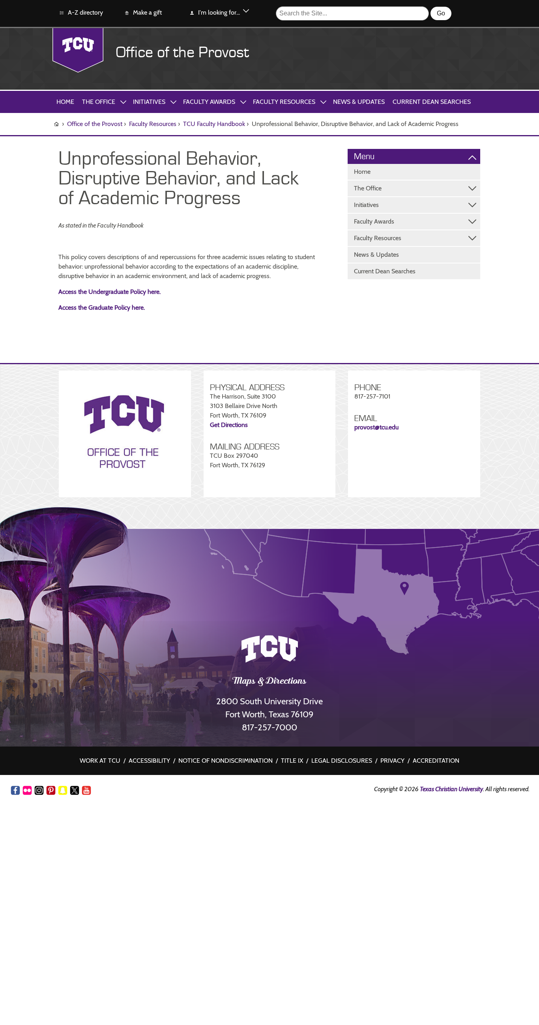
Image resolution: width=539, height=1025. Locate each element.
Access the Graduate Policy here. (101, 307)
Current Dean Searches (432, 101)
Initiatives (149, 101)
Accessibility (149, 760)
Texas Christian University (451, 789)
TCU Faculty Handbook (214, 124)
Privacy (392, 760)
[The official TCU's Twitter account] (74, 790)
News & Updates (359, 101)
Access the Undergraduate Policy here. (109, 291)
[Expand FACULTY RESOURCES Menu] (323, 101)
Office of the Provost (182, 52)
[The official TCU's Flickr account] (27, 790)
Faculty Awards (209, 101)
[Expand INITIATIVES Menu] (173, 101)
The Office (98, 101)
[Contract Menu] (472, 157)
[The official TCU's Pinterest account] (51, 790)
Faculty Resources (284, 101)
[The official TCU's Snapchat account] (63, 790)
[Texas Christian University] (77, 50)
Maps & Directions (269, 682)
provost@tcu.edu (377, 427)
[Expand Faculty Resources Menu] (472, 238)
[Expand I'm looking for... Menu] (246, 12)
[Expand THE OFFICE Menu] (123, 101)
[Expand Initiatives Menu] (472, 205)
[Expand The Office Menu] (472, 188)
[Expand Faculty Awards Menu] (472, 221)
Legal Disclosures (341, 760)
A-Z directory (85, 12)
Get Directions (229, 425)
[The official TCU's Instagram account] (39, 790)
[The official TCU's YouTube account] (86, 791)
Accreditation (436, 760)
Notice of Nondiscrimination (225, 760)
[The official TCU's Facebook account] (15, 790)
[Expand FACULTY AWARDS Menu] (243, 101)
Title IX (292, 760)
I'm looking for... (219, 12)
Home (65, 101)
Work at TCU (100, 760)
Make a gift (147, 12)
